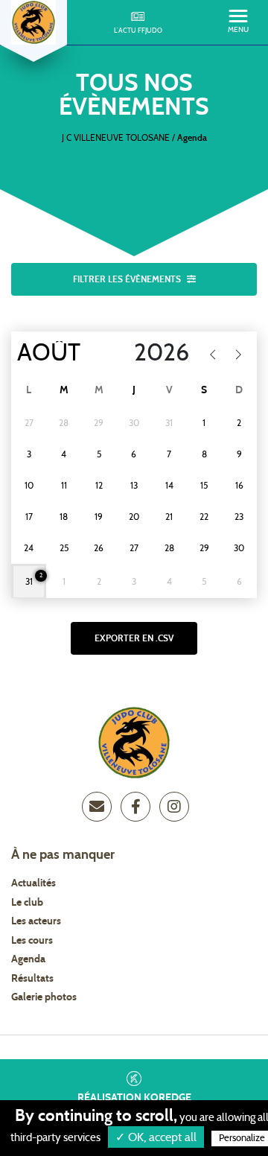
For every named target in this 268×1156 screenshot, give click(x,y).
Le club (27, 903)
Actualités (33, 883)
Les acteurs (36, 921)
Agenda (28, 959)
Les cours (32, 941)
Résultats (32, 979)
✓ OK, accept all (156, 1137)
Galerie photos (44, 997)
